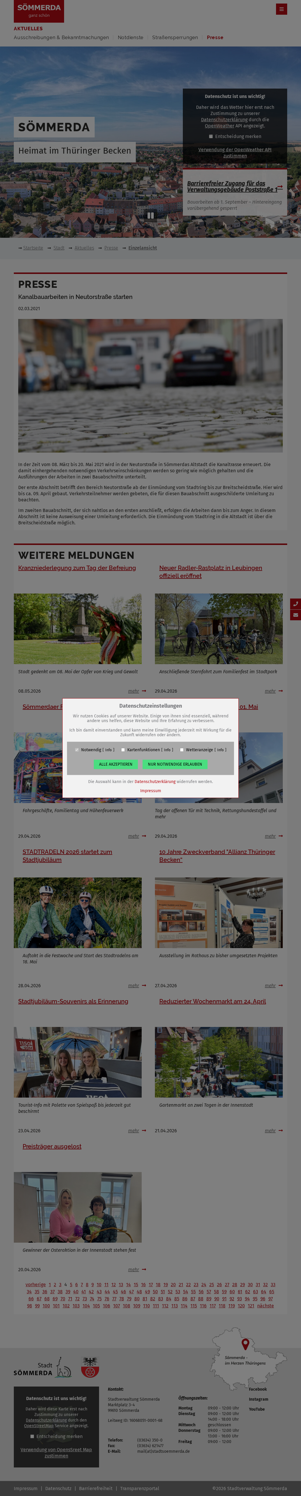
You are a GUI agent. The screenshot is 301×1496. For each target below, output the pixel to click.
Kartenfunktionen (143, 749)
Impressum (150, 790)
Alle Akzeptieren (116, 764)
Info (108, 750)
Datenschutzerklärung (155, 781)
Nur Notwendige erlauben (175, 764)
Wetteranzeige (199, 749)
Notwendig (91, 749)
